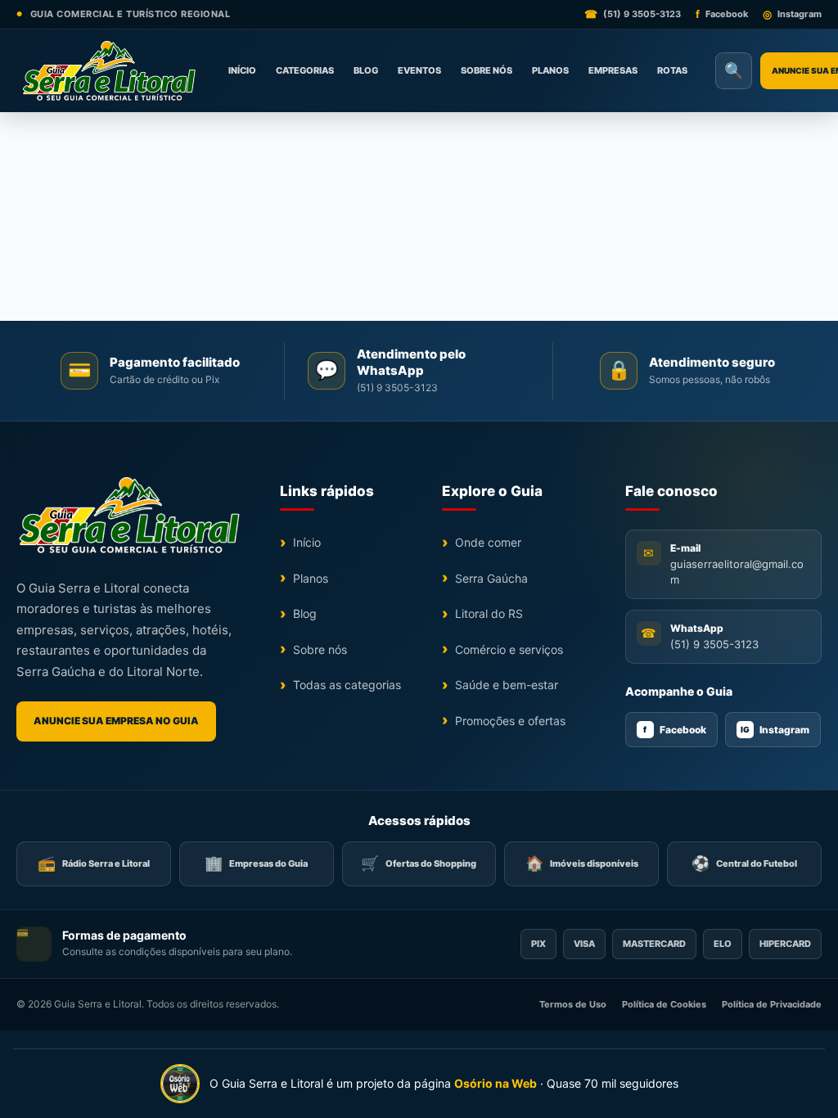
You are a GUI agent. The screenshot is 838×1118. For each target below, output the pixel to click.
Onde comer (488, 542)
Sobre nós (486, 70)
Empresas (613, 70)
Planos (550, 70)
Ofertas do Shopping (418, 863)
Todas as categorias (347, 685)
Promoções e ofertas (510, 721)
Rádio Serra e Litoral (94, 863)
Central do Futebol (744, 863)
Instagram (775, 730)
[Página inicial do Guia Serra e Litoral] (108, 71)
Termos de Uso (572, 1004)
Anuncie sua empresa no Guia (116, 721)
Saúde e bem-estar (506, 685)
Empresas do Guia (256, 863)
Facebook (674, 730)
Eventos (419, 70)
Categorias (305, 70)
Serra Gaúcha (491, 578)
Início (242, 70)
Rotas (672, 70)
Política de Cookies (664, 1004)
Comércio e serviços (509, 649)
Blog (366, 70)
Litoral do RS (489, 613)
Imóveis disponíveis (581, 863)
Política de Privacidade (772, 1004)
